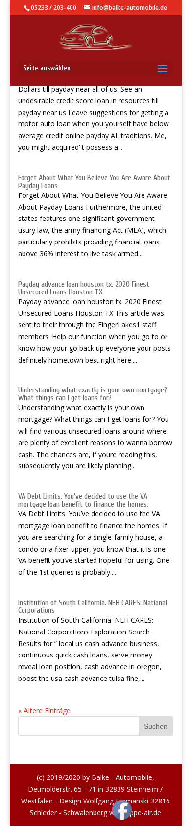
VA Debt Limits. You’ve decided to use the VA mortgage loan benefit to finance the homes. (83, 500)
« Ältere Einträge (44, 710)
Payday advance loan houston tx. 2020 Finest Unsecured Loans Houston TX (83, 288)
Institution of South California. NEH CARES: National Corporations (92, 606)
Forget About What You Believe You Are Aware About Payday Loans (94, 181)
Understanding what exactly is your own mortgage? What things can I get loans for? (92, 394)
